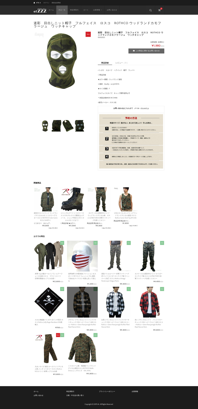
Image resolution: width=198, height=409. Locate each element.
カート (86, 10)
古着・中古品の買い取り (75, 395)
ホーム (51, 10)
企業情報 (96, 10)
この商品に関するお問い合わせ (148, 51)
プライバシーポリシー (107, 391)
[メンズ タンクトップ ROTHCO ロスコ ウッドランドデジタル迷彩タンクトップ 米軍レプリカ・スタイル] (126, 199)
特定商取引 (74, 10)
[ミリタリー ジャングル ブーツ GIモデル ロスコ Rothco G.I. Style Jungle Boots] (72, 199)
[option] (62, 60)
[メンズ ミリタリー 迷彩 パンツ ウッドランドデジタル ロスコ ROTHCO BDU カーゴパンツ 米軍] (99, 199)
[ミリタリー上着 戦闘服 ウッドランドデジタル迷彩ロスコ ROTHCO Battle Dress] (46, 199)
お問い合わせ (112, 10)
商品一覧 (62, 10)
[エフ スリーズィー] (40, 10)
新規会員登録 (56, 3)
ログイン (46, 3)
